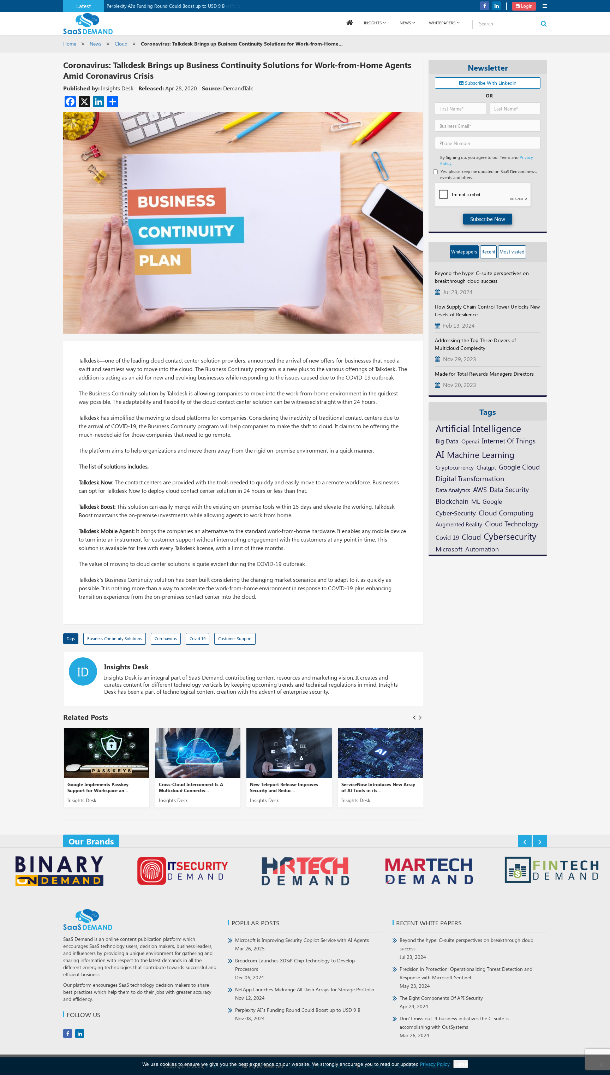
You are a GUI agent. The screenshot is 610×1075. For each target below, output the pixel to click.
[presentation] (414, 717)
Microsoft (449, 548)
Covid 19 (197, 638)
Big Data (447, 441)
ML (475, 501)
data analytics (453, 490)
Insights (373, 22)
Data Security (509, 489)
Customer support (235, 638)
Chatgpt (486, 467)
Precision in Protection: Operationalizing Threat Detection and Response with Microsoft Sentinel (466, 977)
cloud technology (511, 523)
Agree (460, 1064)
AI (440, 454)
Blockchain (452, 501)
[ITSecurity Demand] (182, 872)
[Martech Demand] (429, 872)
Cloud (121, 43)
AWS (480, 489)
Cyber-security (456, 513)
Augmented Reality (459, 524)
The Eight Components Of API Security (441, 1002)
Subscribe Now (487, 218)
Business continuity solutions (114, 638)
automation (482, 549)
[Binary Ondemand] (59, 872)
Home (69, 43)
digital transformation (470, 478)
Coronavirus (166, 638)
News (405, 22)
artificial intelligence (478, 428)
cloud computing (506, 512)
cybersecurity (510, 536)
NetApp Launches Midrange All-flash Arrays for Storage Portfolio (304, 993)
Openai (470, 441)
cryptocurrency (455, 467)
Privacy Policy (435, 1064)
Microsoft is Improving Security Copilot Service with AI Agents (302, 944)
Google (492, 501)
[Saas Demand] (88, 23)
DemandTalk (238, 88)
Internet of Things (509, 440)
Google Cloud (519, 466)
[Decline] (601, 1064)
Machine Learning (480, 454)
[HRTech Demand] (305, 872)
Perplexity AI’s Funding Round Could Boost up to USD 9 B (166, 6)
